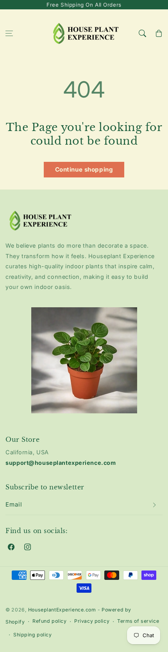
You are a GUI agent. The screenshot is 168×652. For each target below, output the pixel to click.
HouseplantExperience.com (62, 610)
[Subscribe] (154, 505)
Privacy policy (91, 621)
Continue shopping (84, 169)
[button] (9, 33)
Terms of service (138, 621)
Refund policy (49, 621)
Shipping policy (32, 635)
